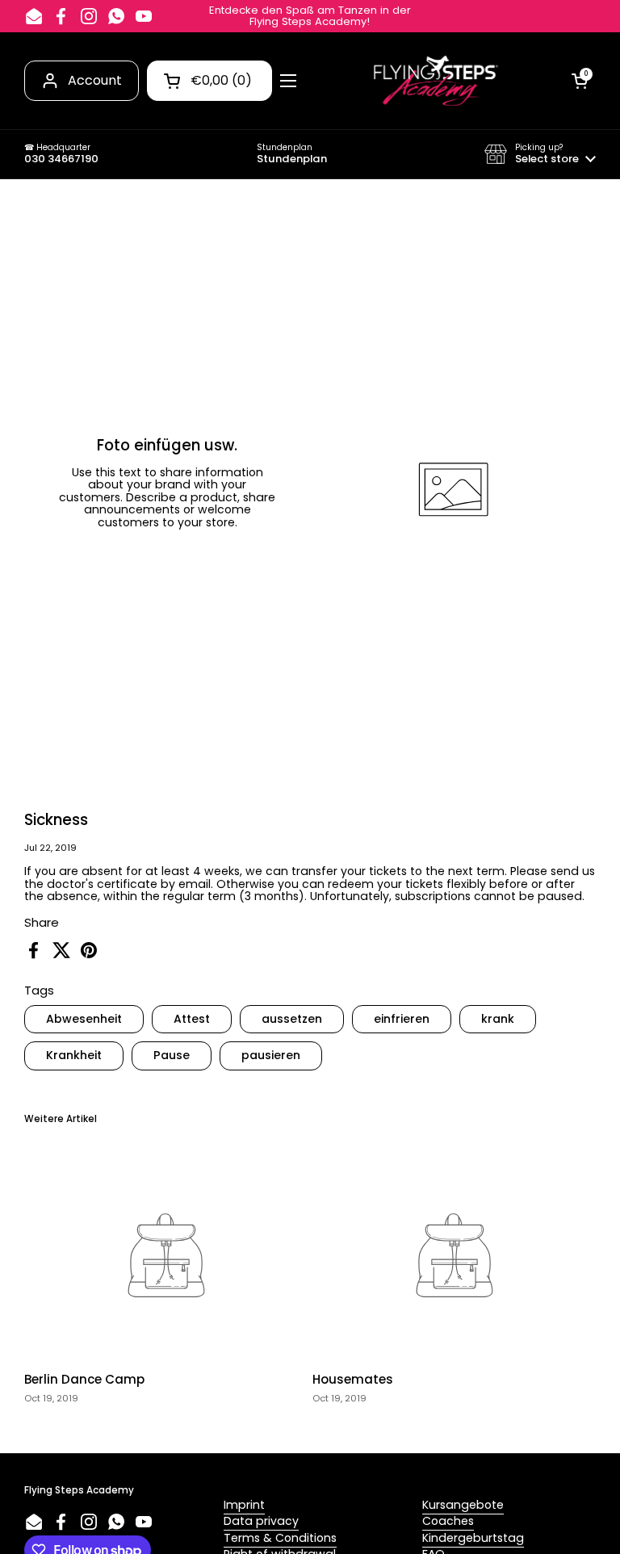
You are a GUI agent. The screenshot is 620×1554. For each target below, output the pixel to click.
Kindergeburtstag (473, 1538)
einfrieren (401, 1019)
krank (497, 1019)
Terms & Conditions (280, 1538)
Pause (171, 1055)
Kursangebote (463, 1505)
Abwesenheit (84, 1019)
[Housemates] (454, 1255)
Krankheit (74, 1055)
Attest (192, 1019)
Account (95, 80)
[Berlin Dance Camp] (166, 1255)
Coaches (448, 1521)
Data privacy (261, 1521)
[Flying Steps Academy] (434, 80)
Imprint (244, 1505)
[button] (540, 154)
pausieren (270, 1055)
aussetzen (292, 1019)
